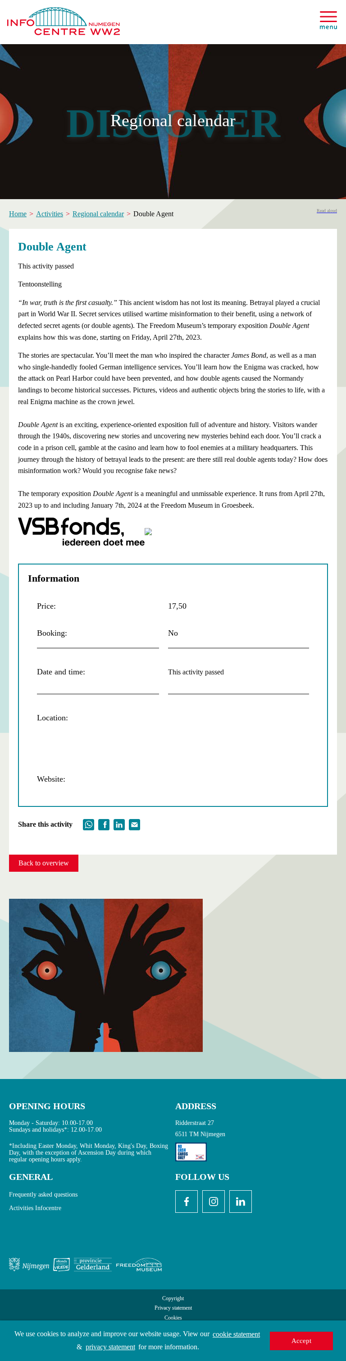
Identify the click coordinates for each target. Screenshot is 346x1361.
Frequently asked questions (43, 1194)
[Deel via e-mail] (134, 823)
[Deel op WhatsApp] (88, 823)
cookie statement (236, 1334)
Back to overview (43, 863)
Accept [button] (301, 1340)
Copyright (173, 1298)
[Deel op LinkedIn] (119, 823)
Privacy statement (173, 1308)
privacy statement (110, 1347)
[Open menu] (328, 20)
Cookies (173, 1317)
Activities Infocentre (35, 1208)
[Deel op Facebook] (103, 823)
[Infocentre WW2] (63, 17)
